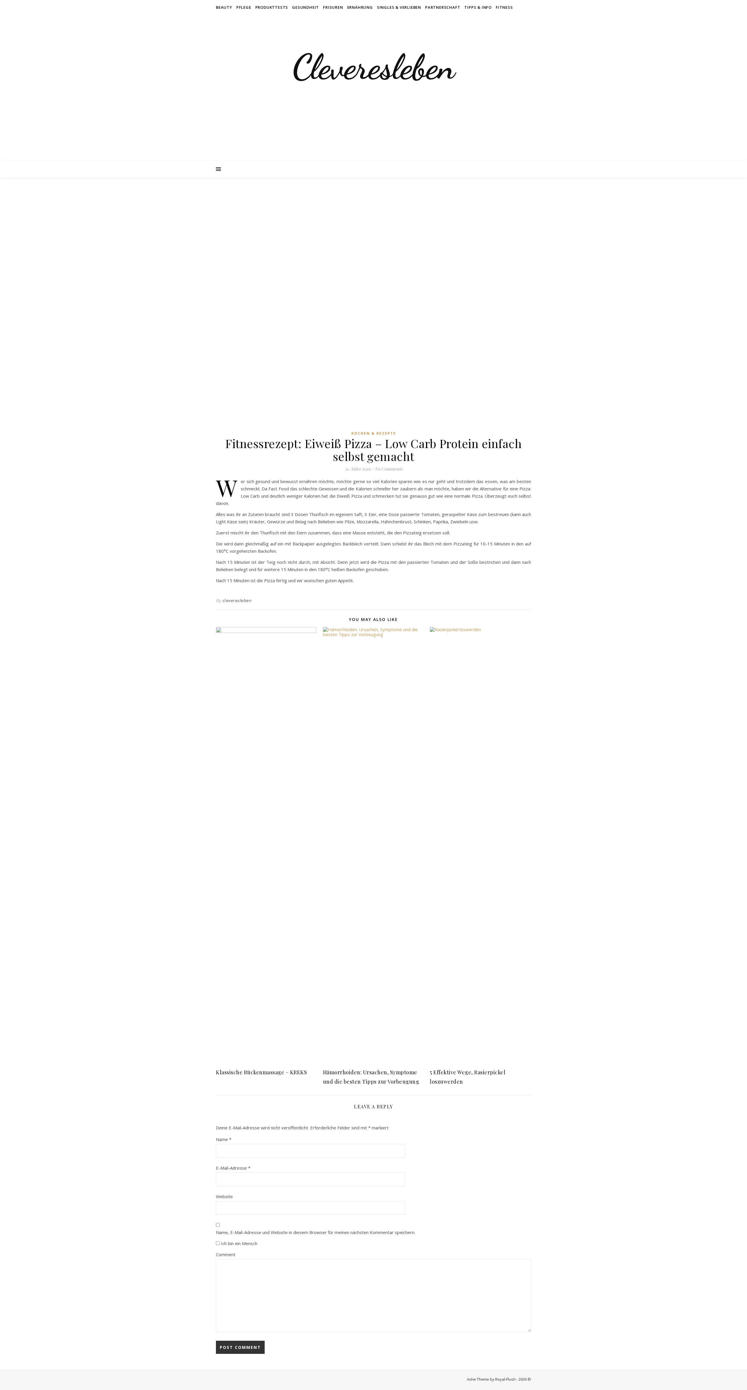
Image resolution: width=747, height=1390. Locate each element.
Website (224, 1196)
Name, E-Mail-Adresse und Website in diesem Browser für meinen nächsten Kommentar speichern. (315, 1232)
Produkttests (271, 7)
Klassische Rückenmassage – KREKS (261, 1072)
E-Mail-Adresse (233, 1168)
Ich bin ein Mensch (238, 1243)
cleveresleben (237, 600)
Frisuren (333, 7)
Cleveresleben (373, 67)
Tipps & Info (478, 7)
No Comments (389, 469)
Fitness (504, 7)
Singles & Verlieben (399, 7)
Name (223, 1139)
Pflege (243, 7)
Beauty (224, 7)
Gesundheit (305, 7)
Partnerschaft (442, 7)
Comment (225, 1254)
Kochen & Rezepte (373, 433)
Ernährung (360, 7)
